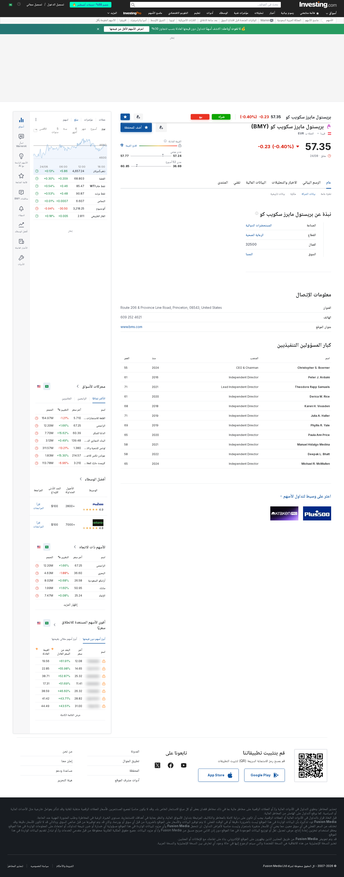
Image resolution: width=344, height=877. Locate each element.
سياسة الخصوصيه (40, 866)
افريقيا (123, 20)
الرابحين (82, 398)
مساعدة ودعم (64, 770)
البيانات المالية (256, 182)
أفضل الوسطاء (95, 479)
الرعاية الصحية (254, 235)
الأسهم (329, 20)
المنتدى (223, 182)
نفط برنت (100, 193)
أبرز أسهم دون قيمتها (94, 639)
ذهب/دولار (99, 171)
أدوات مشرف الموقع (127, 780)
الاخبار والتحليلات (284, 182)
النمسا (249, 254)
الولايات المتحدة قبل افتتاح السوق (238, 20)
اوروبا (172, 20)
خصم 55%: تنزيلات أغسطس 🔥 (91, 4)
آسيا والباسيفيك (138, 20)
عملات (102, 119)
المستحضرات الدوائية (259, 225)
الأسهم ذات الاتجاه (92, 547)
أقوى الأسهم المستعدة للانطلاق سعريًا (83, 625)
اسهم (65, 119)
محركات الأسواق (93, 386)
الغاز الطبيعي (98, 216)
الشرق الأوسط (157, 20)
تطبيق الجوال (131, 761)
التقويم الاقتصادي (178, 13)
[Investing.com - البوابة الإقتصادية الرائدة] (318, 4)
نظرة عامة (326, 193)
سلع (76, 119)
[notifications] (19, 4)
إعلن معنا (66, 761)
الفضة (102, 178)
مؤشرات (88, 119)
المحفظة (134, 770)
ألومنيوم (100, 208)
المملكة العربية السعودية (289, 20)
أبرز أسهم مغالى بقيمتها (64, 639)
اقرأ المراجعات (38, 506)
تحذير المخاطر (15, 866)
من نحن (67, 751)
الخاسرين (67, 398)
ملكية (293, 193)
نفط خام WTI (97, 186)
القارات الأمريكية (187, 20)
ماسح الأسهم (155, 13)
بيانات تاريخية (278, 193)
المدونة (135, 751)
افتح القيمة (131, 145)
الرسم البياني (312, 182)
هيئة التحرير (65, 780)
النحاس (101, 201)
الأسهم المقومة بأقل (106, 20)
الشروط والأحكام (65, 866)
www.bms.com (131, 327)
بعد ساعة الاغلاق (208, 20)
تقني (237, 182)
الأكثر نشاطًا (98, 398)
